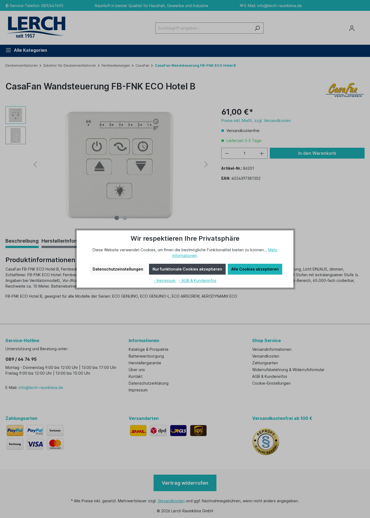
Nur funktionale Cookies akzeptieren (187, 269)
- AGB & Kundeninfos (197, 280)
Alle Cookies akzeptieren (255, 269)
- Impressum (165, 280)
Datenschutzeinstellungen (118, 269)
